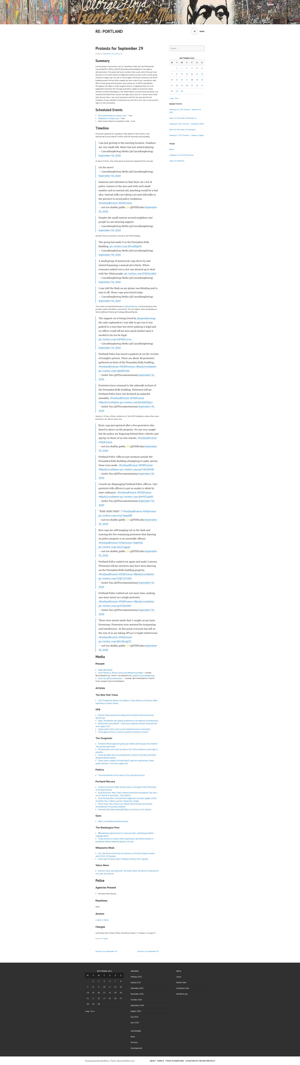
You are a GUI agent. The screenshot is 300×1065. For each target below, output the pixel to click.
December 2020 (137, 988)
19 (197, 80)
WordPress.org (182, 994)
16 (182, 80)
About (171, 149)
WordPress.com (129, 1061)
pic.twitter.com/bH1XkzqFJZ (115, 641)
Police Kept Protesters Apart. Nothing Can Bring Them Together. (123, 859)
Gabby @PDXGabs (105, 670)
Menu (202, 31)
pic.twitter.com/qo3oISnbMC (115, 605)
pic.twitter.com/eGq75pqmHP (115, 515)
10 (187, 74)
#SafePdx (138, 542)
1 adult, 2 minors (102, 920)
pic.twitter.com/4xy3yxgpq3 (114, 547)
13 (202, 74)
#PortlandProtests (109, 366)
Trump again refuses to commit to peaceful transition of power (123, 732)
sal (121, 54)
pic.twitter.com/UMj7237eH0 (115, 578)
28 (172, 91)
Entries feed (181, 982)
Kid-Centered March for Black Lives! (112, 115)
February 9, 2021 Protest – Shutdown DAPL (186, 124)
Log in (178, 976)
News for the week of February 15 (183, 118)
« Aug (171, 98)
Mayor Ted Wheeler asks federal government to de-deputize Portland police (128, 720)
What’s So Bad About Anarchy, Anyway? (113, 821)
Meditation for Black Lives (108, 118)
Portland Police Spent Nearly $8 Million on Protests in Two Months (124, 809)
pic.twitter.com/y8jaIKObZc (114, 370)
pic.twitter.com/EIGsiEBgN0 (125, 246)
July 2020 (134, 1017)
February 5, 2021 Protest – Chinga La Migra (186, 135)
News (133, 1036)
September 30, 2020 (110, 155)
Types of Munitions (176, 161)
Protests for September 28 (106, 951)
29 (177, 91)
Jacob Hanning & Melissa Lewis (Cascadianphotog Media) (120, 672)
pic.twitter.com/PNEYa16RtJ (140, 273)
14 (172, 80)
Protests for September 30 (148, 951)
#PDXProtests (127, 366)
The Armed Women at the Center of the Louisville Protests (121, 775)
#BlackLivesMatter (145, 366)
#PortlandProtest (108, 203)
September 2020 (137, 1005)
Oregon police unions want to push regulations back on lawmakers (124, 729)
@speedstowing (146, 318)
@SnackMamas (131, 306)
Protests (105, 938)
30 (182, 91)
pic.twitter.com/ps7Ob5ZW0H (137, 469)
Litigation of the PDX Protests (181, 155)
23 (182, 85)
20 (202, 80)
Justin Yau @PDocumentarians (110, 678)
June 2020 (135, 1022)
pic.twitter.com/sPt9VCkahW (136, 496)
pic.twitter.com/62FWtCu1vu (115, 339)
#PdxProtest (125, 203)
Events (160, 1061)
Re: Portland (109, 31)
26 (197, 85)
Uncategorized (136, 1048)
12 (197, 74)
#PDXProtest (137, 398)
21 (172, 85)
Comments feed (182, 988)
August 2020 (136, 1011)
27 (202, 85)
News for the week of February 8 (182, 129)
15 (177, 80)
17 (187, 80)
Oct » (177, 98)
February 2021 (136, 976)
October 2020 (136, 999)
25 (192, 85)
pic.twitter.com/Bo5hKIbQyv (136, 402)
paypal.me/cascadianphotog (144, 675)
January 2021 (136, 982)
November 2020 (137, 994)
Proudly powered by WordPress (97, 1061)
